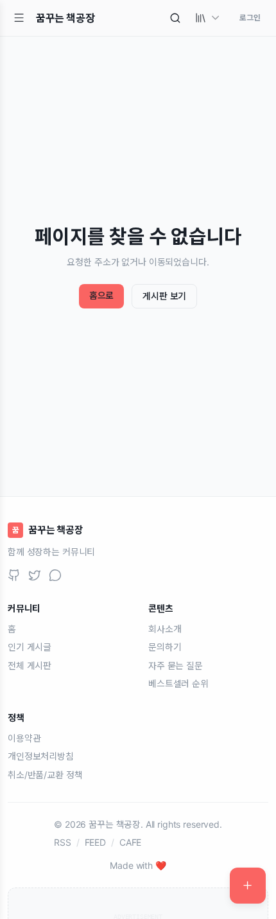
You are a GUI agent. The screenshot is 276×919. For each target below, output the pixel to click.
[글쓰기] (248, 886)
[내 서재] (208, 18)
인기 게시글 (29, 646)
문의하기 (164, 646)
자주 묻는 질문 (175, 665)
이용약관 (24, 738)
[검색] (175, 18)
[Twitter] (34, 575)
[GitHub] (14, 575)
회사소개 (164, 628)
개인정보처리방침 (41, 756)
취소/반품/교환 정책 (45, 774)
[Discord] (55, 575)
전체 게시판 (29, 665)
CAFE (130, 842)
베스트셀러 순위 (178, 683)
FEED (95, 842)
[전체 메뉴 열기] (19, 18)
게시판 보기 (164, 295)
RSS (62, 842)
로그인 (250, 17)
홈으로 (101, 295)
